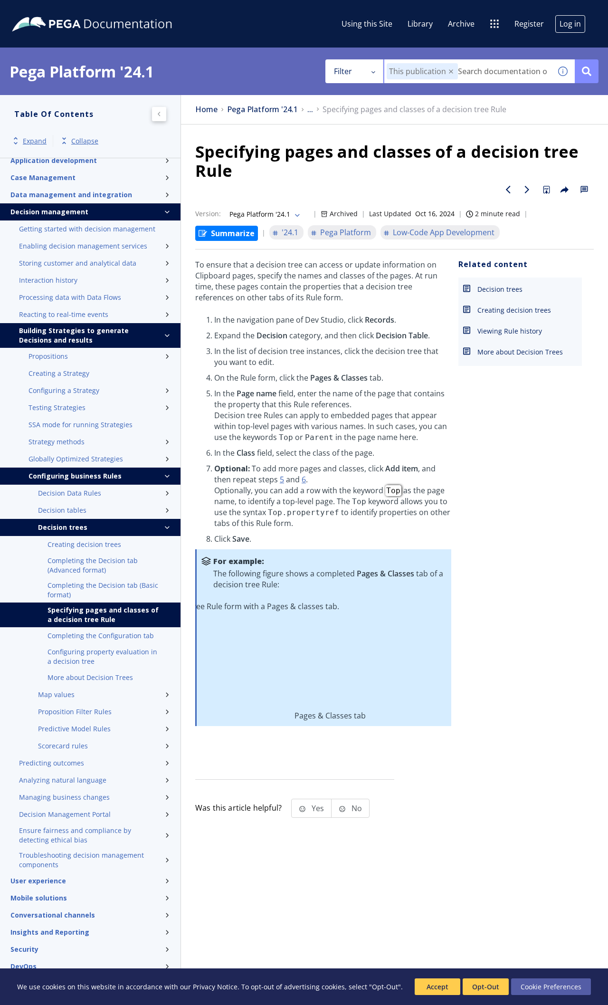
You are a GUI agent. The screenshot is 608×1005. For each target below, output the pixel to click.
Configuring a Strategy (63, 390)
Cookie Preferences (551, 986)
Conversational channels (52, 914)
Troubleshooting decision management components (81, 860)
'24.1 (290, 232)
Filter (343, 71)
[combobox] (467, 71)
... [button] (310, 109)
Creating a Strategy (58, 373)
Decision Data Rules (69, 493)
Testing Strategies (57, 407)
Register (529, 24)
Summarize (233, 233)
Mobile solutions (38, 897)
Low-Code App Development (443, 232)
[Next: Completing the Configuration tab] (527, 189)
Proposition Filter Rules (75, 711)
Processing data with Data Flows (70, 297)
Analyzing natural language (62, 780)
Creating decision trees (84, 544)
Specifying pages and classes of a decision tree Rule (103, 614)
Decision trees (62, 527)
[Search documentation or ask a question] (586, 71)
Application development (53, 160)
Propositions (48, 356)
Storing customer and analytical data (77, 263)
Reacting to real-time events (63, 314)
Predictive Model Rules (74, 728)
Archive (461, 24)
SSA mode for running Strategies (80, 424)
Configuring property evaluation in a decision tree (102, 656)
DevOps (23, 966)
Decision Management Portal (65, 814)
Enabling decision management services (83, 245)
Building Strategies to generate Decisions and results (74, 335)
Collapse (84, 140)
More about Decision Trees (90, 677)
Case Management (43, 177)
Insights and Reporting (49, 932)
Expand (35, 140)
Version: (208, 213)
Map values (56, 694)
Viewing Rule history (509, 330)
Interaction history (48, 280)
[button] (451, 71)
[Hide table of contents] (159, 114)
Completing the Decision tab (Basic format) (103, 590)
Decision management (49, 211)
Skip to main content (42, 11)
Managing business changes (64, 797)
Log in (570, 24)
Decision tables (62, 510)
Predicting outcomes (51, 762)
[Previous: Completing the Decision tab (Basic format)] (508, 189)
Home (206, 109)
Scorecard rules (63, 745)
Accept (437, 986)
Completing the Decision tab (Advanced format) (93, 565)
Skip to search (115, 11)
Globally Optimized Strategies (75, 458)
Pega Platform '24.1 (262, 109)
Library (420, 24)
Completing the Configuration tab (101, 635)
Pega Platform (345, 232)
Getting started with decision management (87, 228)
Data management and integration (71, 194)
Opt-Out (485, 986)
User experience (38, 880)
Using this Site (367, 24)
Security (24, 949)
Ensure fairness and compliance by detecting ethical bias (75, 835)
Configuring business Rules (75, 475)
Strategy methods (56, 441)
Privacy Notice (215, 986)
